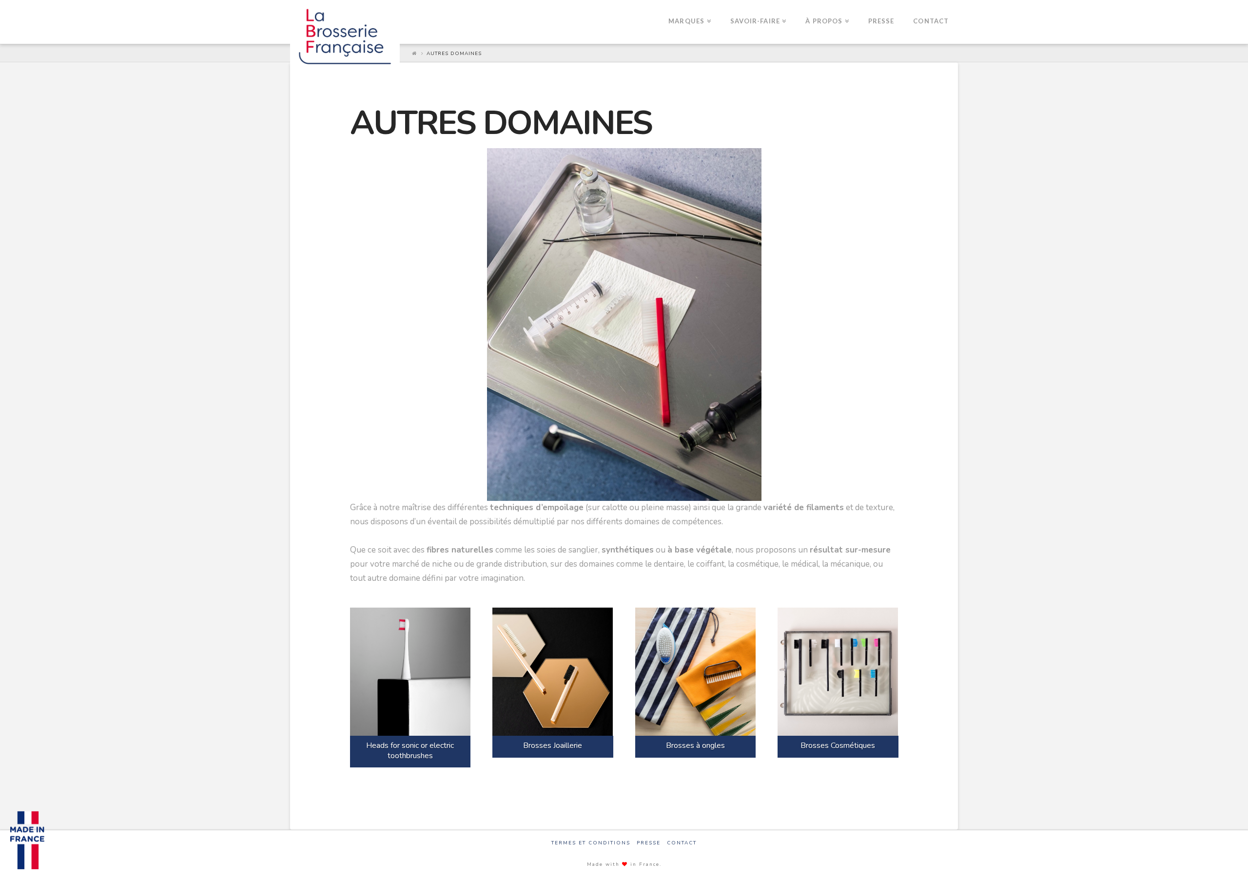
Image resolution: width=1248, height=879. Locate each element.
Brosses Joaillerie (552, 745)
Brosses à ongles (695, 745)
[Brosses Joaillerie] (552, 672)
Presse (649, 843)
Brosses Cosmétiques (837, 745)
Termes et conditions (590, 843)
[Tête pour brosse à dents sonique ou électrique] (410, 672)
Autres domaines (454, 53)
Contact (682, 843)
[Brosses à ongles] (695, 672)
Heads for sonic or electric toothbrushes (410, 750)
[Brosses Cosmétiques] (838, 672)
